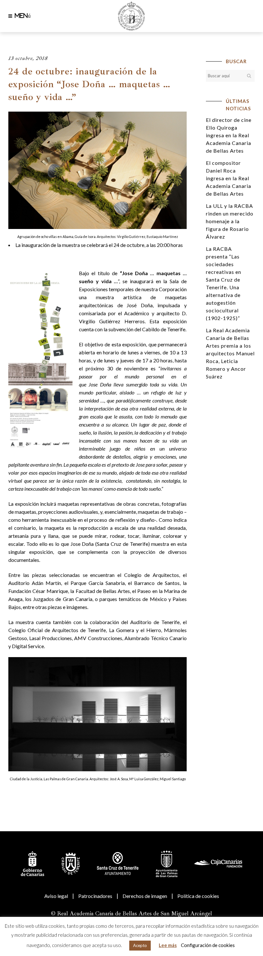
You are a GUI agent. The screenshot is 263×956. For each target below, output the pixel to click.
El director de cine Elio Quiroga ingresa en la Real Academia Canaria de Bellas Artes (228, 135)
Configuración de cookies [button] (208, 945)
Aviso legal (56, 896)
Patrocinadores (95, 896)
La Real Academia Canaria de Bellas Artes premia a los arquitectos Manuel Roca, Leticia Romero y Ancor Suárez (230, 353)
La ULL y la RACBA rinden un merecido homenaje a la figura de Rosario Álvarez (229, 221)
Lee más (168, 945)
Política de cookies (198, 896)
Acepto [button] (140, 945)
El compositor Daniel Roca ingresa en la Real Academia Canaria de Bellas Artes (228, 178)
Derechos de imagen (145, 896)
